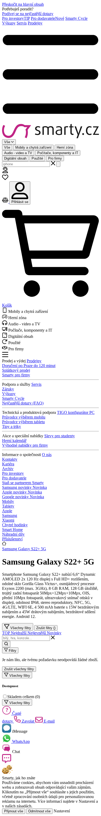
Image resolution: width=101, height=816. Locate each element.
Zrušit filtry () (45, 628)
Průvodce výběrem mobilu (23, 417)
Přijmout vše (13, 811)
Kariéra (8, 464)
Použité (37, 158)
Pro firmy (55, 158)
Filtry (12, 651)
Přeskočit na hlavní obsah (23, 4)
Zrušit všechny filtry (19, 669)
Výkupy (9, 23)
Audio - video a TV (18, 153)
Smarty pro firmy (16, 375)
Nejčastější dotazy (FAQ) (23, 403)
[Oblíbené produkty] (5, 179)
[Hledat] (58, 164)
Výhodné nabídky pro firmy (25, 445)
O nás (47, 454)
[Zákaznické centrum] (5, 171)
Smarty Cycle (76, 18)
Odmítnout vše (39, 811)
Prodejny (35, 23)
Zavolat (28, 721)
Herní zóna (65, 147)
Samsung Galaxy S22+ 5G (24, 549)
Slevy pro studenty (59, 436)
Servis (22, 23)
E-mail (49, 721)
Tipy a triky (11, 426)
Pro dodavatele (47, 18)
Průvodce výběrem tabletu (23, 422)
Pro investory (16, 18)
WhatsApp (20, 741)
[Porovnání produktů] (5, 201)
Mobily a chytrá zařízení (33, 147)
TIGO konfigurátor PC (76, 412)
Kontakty (9, 459)
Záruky (8, 389)
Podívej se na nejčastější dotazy (27, 13)
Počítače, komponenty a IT (57, 153)
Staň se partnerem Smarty (23, 482)
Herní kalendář (14, 440)
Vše (7, 147)
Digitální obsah (15, 158)
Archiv (7, 468)
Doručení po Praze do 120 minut (28, 365)
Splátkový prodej (16, 370)
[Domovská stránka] (50, 131)
